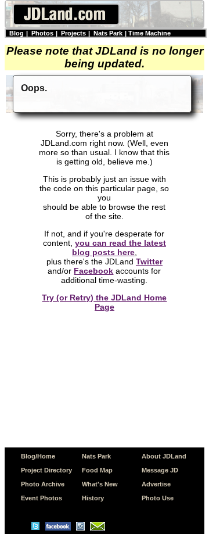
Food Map (97, 470)
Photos (42, 33)
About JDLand (164, 456)
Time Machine (149, 33)
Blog (16, 33)
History (93, 498)
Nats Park (107, 33)
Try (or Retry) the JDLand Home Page (104, 302)
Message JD (160, 470)
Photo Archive (42, 484)
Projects (73, 33)
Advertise (156, 484)
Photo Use (158, 498)
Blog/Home (38, 456)
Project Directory (46, 470)
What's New (100, 484)
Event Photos (41, 498)
